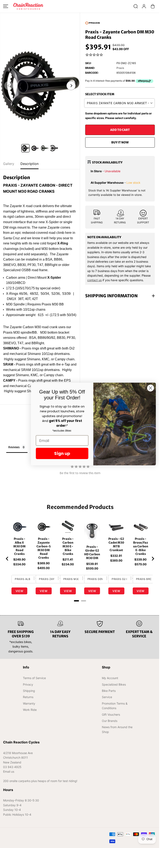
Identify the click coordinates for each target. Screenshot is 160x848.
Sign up (60, 453)
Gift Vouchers (110, 723)
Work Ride (29, 718)
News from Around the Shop (116, 738)
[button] (5, 6)
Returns (28, 705)
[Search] (135, 6)
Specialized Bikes (113, 693)
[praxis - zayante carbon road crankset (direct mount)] (40, 86)
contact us (94, 280)
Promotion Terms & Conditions (113, 714)
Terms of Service (34, 686)
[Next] (71, 85)
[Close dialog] (148, 388)
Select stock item (99, 94)
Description (29, 164)
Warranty (29, 712)
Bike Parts (107, 699)
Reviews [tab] (14, 452)
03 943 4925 (12, 775)
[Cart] (153, 6)
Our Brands (108, 729)
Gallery (8, 164)
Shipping (29, 699)
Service (106, 705)
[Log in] (144, 6)
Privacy (28, 693)
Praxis (120, 68)
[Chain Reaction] (28, 6)
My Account (109, 686)
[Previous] (8, 85)
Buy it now (120, 142)
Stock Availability (107, 162)
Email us (8, 780)
